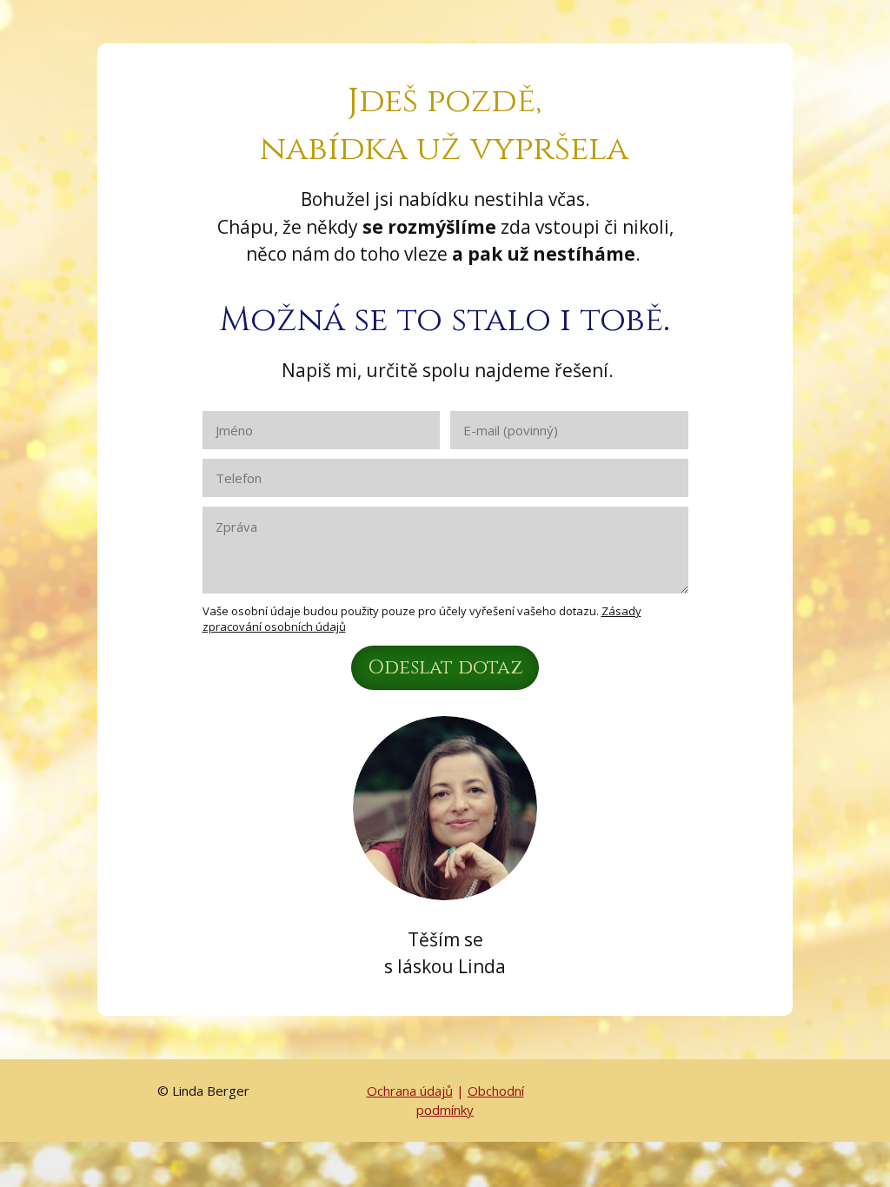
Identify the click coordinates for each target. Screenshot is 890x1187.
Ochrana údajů (410, 1090)
